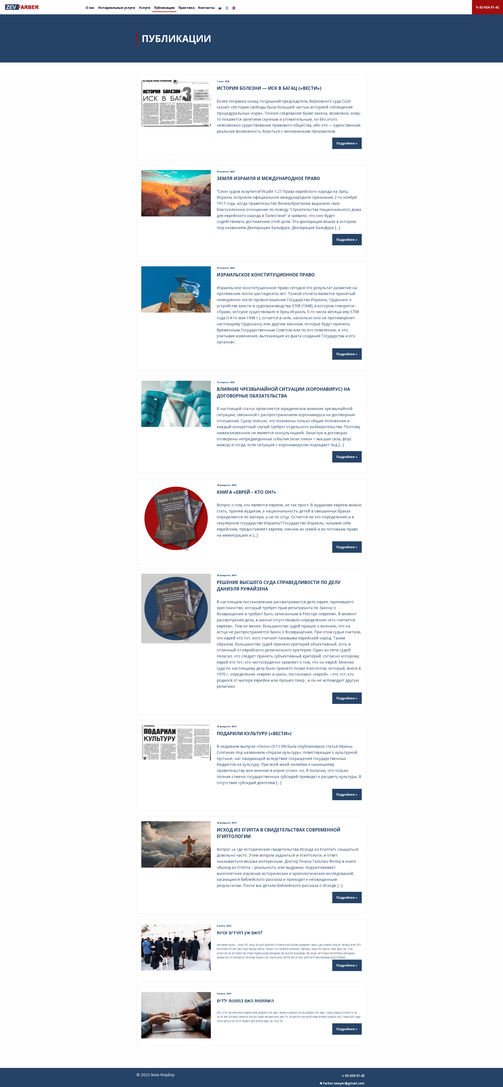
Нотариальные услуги (116, 8)
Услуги (144, 8)
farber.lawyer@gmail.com (343, 1083)
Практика (186, 8)
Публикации (164, 8)
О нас (90, 8)
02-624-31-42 (354, 1075)
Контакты (206, 8)
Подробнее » (346, 143)
